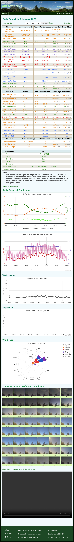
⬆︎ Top (7, 530)
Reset (51, 23)
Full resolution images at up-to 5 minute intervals (18, 469)
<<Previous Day (7, 23)
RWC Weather (33, 537)
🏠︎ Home (8, 537)
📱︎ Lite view (8, 533)
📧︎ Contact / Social (54, 531)
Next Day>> (68, 23)
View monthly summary (10, 186)
